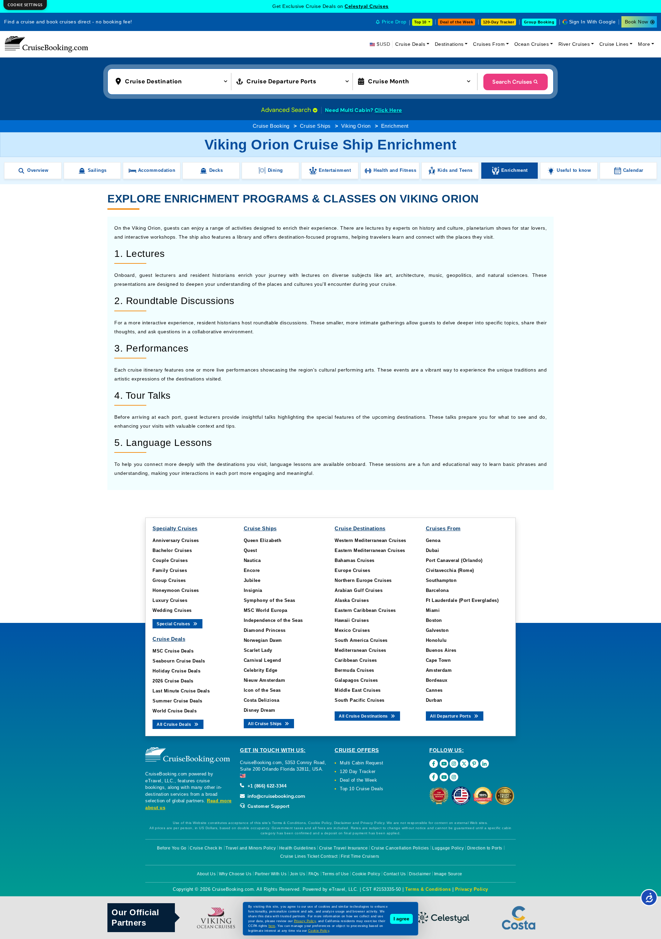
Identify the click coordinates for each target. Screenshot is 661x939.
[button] (173, 81)
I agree (401, 918)
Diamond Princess (265, 630)
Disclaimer (420, 874)
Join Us (297, 874)
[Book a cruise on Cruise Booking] (46, 44)
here (272, 926)
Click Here (388, 110)
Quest (250, 550)
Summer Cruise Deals (177, 700)
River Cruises (574, 44)
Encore (252, 570)
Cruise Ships (315, 126)
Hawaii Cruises (352, 620)
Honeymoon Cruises (176, 590)
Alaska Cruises (352, 600)
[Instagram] (454, 763)
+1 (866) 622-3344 (266, 786)
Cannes (434, 690)
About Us (206, 874)
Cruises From (489, 44)
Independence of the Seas (273, 620)
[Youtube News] (444, 777)
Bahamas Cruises (355, 560)
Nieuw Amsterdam (264, 680)
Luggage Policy (448, 848)
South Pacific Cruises (360, 700)
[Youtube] (444, 763)
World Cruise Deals (175, 710)
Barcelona (437, 590)
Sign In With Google (592, 21)
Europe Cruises (352, 570)
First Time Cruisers (360, 856)
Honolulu (436, 640)
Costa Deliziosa (262, 700)
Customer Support (268, 806)
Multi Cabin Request (362, 762)
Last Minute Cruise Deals (181, 690)
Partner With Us (271, 874)
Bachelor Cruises (172, 550)
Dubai (432, 550)
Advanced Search (287, 110)
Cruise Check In (206, 848)
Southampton (441, 580)
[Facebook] (433, 763)
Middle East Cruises (358, 690)
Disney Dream (259, 710)
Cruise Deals (410, 44)
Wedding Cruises (172, 610)
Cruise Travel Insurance (343, 848)
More (644, 44)
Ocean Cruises (531, 44)
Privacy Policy (471, 889)
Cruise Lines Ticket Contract (309, 856)
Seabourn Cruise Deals (179, 661)
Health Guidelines (297, 848)
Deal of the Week (456, 22)
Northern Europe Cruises (363, 580)
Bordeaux (437, 680)
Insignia (253, 590)
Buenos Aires (441, 650)
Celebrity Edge (260, 670)
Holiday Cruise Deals (176, 671)
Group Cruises (169, 580)
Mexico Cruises (352, 630)
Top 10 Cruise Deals (362, 788)
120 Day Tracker (358, 771)
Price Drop (394, 21)
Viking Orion (356, 126)
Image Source (448, 874)
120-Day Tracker (498, 22)
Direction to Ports (484, 848)
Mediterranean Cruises (360, 650)
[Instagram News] (454, 777)
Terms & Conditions (428, 889)
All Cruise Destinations (364, 716)
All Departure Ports (451, 716)
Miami (433, 610)
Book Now (636, 21)
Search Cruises (512, 81)
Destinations (449, 44)
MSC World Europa (265, 610)
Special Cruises (174, 624)
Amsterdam (439, 670)
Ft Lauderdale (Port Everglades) (462, 600)
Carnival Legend (262, 660)
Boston (434, 620)
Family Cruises (170, 570)
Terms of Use (335, 874)
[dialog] (25, 5)
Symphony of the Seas (269, 600)
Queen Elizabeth (263, 540)
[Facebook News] (433, 777)
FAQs (313, 874)
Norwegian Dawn (263, 640)
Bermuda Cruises (354, 670)
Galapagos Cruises (356, 680)
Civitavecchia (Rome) (450, 570)
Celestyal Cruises (367, 6)
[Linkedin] (484, 763)
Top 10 (420, 22)
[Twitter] (464, 763)
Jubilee (252, 580)
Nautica (252, 560)
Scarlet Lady (258, 650)
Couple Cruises (170, 560)
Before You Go (172, 848)
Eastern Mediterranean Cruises (370, 550)
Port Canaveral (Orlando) (454, 560)
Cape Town (438, 660)
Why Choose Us (235, 874)
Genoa (433, 540)
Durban (434, 700)
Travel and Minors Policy (250, 848)
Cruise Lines (614, 44)
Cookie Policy (366, 874)
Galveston (437, 630)
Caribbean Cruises (356, 660)
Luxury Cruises (170, 600)
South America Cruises (361, 640)
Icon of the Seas (262, 690)
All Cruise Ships (265, 723)
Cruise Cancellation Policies (400, 848)
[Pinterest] (474, 763)
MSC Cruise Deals (173, 651)
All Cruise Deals (174, 724)
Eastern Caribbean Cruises (365, 610)
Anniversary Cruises (176, 540)
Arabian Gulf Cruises (358, 590)
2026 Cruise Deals (173, 681)
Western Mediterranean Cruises (370, 540)
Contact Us (395, 874)
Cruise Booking (271, 126)
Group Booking (539, 22)
